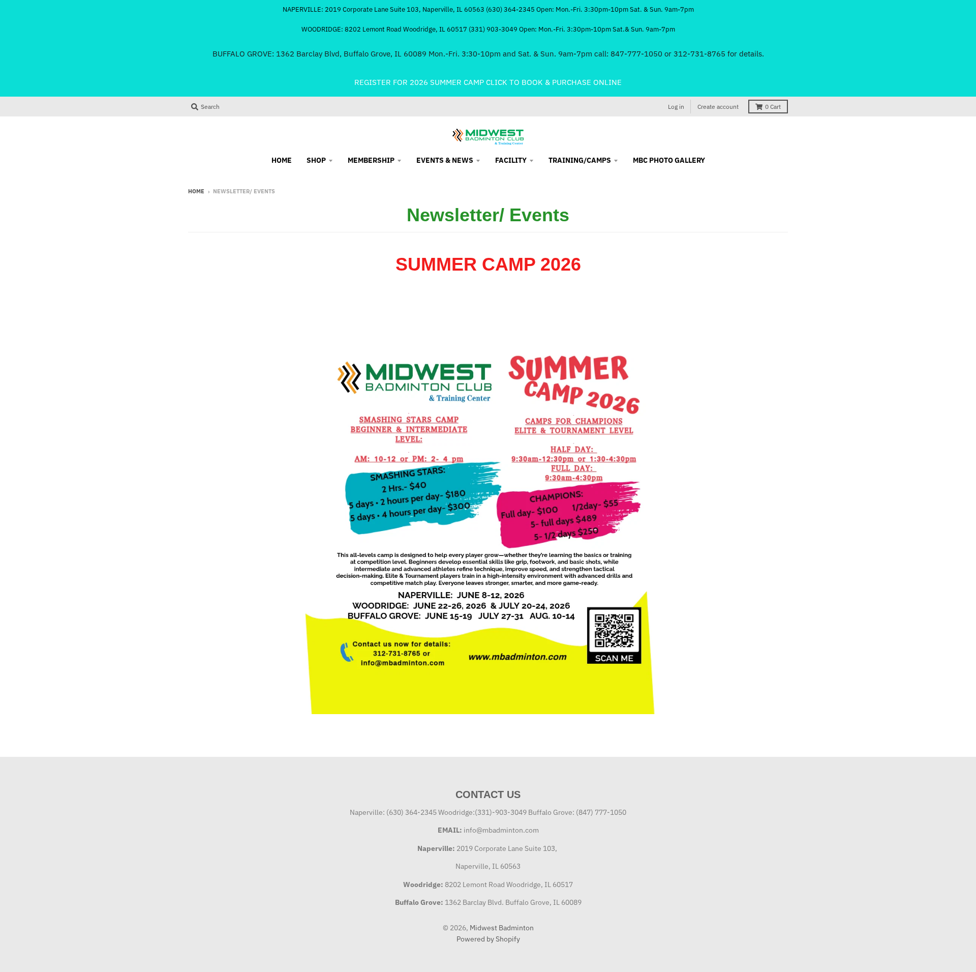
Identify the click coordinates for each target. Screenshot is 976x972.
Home (196, 191)
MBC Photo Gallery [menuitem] (669, 160)
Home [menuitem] (281, 160)
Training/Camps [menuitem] (579, 160)
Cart (773, 106)
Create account (718, 106)
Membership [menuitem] (371, 160)
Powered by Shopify (488, 939)
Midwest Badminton (502, 927)
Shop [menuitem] (316, 160)
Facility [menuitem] (511, 160)
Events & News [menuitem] (444, 160)
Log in (676, 106)
